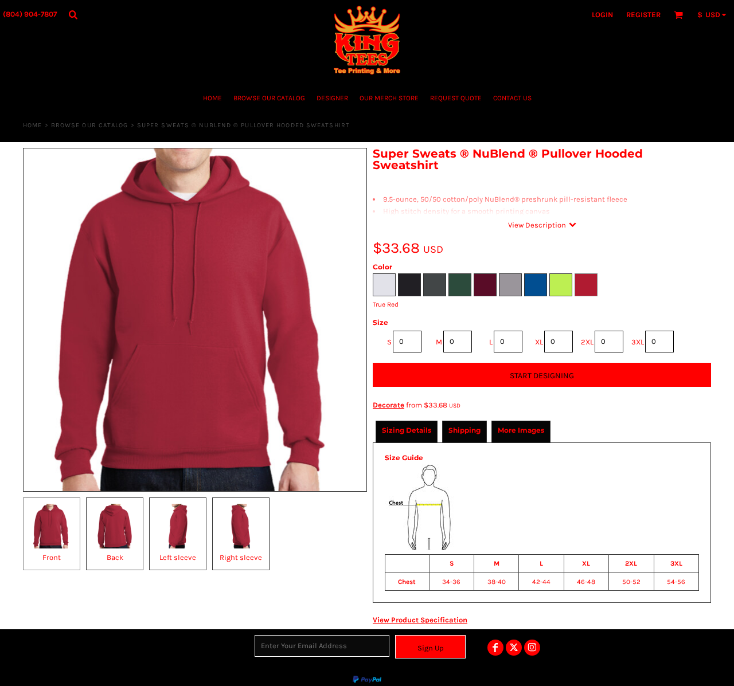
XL (539, 342)
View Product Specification (420, 620)
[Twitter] (514, 648)
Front (51, 557)
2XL (587, 342)
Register (643, 14)
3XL (637, 342)
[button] (72, 14)
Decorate (388, 405)
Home (32, 125)
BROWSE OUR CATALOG (89, 125)
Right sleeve (241, 557)
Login (602, 14)
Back (115, 557)
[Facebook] (495, 648)
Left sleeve (177, 557)
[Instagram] (532, 648)
